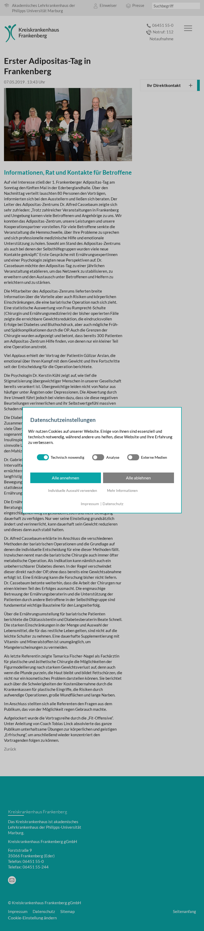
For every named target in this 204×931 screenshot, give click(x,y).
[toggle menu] (188, 28)
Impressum (90, 503)
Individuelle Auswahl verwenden (72, 490)
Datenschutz (113, 503)
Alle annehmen (65, 477)
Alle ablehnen (138, 477)
